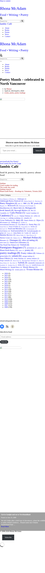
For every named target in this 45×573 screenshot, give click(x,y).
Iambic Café (6, 23)
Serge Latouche (6, 260)
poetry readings (20, 93)
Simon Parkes (4, 263)
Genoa (9, 233)
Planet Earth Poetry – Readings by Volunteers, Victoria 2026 (21, 191)
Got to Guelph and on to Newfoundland (15, 514)
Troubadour (5, 267)
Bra (33, 210)
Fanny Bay (34, 224)
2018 (6, 285)
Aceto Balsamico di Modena (8, 199)
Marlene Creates (6, 238)
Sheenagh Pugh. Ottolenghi (30, 260)
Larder (27, 233)
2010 (6, 299)
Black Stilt (18, 208)
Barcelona (38, 201)
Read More (5, 526)
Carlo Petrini (17, 213)
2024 (6, 277)
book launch (6, 210)
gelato (3, 233)
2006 (6, 307)
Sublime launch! (5, 189)
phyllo (40, 248)
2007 (6, 305)
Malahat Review (7, 235)
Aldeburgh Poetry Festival (11, 201)
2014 (6, 291)
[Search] (1, 19)
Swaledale (3, 265)
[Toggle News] (38, 70)
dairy (19, 220)
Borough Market (22, 210)
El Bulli (24, 222)
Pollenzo (40, 253)
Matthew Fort (17, 238)
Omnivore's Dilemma (19, 242)
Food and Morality (16, 229)
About (7, 28)
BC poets (36, 203)
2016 (6, 287)
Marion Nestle (21, 235)
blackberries (6, 208)
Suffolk (22, 263)
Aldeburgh (21, 199)
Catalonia (6, 215)
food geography (31, 228)
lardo (35, 233)
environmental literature (8, 224)
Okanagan (15, 240)
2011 (6, 297)
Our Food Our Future (9, 245)
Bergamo (3, 205)
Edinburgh (15, 222)
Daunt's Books (29, 220)
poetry (12, 93)
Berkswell (13, 206)
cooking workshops (16, 218)
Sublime (3, 183)
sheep (41, 260)
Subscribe (39, 151)
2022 (6, 281)
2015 (6, 289)
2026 (6, 273)
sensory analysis (33, 258)
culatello (27, 218)
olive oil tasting (30, 240)
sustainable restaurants (36, 263)
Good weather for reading (9, 185)
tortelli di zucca (38, 265)
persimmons (32, 248)
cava (16, 216)
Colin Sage (4, 218)
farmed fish (4, 226)
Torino (28, 265)
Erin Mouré (23, 224)
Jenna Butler (18, 233)
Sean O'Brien (6, 258)
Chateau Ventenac (26, 216)
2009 (6, 301)
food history (5, 231)
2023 (6, 279)
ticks (21, 265)
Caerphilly (4, 213)
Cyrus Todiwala (7, 220)
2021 (6, 283)
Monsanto (4, 240)
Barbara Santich (29, 201)
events (6, 93)
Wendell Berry (16, 267)
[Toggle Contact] (38, 72)
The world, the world (7, 187)
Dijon (40, 220)
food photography (34, 231)
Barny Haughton (8, 203)
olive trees (4, 242)
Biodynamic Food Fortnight (27, 205)
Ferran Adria (25, 226)
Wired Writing (7, 270)
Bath (20, 203)
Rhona (9, 89)
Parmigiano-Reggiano (13, 247)
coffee (37, 216)
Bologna (30, 208)
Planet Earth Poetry (9, 250)
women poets (20, 270)
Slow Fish (13, 263)
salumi (16, 255)
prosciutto (5, 256)
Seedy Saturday (20, 258)
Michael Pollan (32, 237)
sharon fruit (17, 260)
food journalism (18, 231)
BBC (26, 203)
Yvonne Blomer (34, 269)
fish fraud (3, 228)
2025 (6, 275)
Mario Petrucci (31, 235)
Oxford (24, 245)
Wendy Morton (30, 267)
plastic (21, 250)
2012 (6, 295)
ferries (34, 226)
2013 (6, 293)
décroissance (5, 222)
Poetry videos (28, 253)
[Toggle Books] (38, 66)
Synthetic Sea (12, 265)
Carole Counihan (32, 213)
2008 (6, 303)
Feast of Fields (14, 226)
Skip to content (5, 1)
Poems (7, 32)
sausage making (28, 256)
